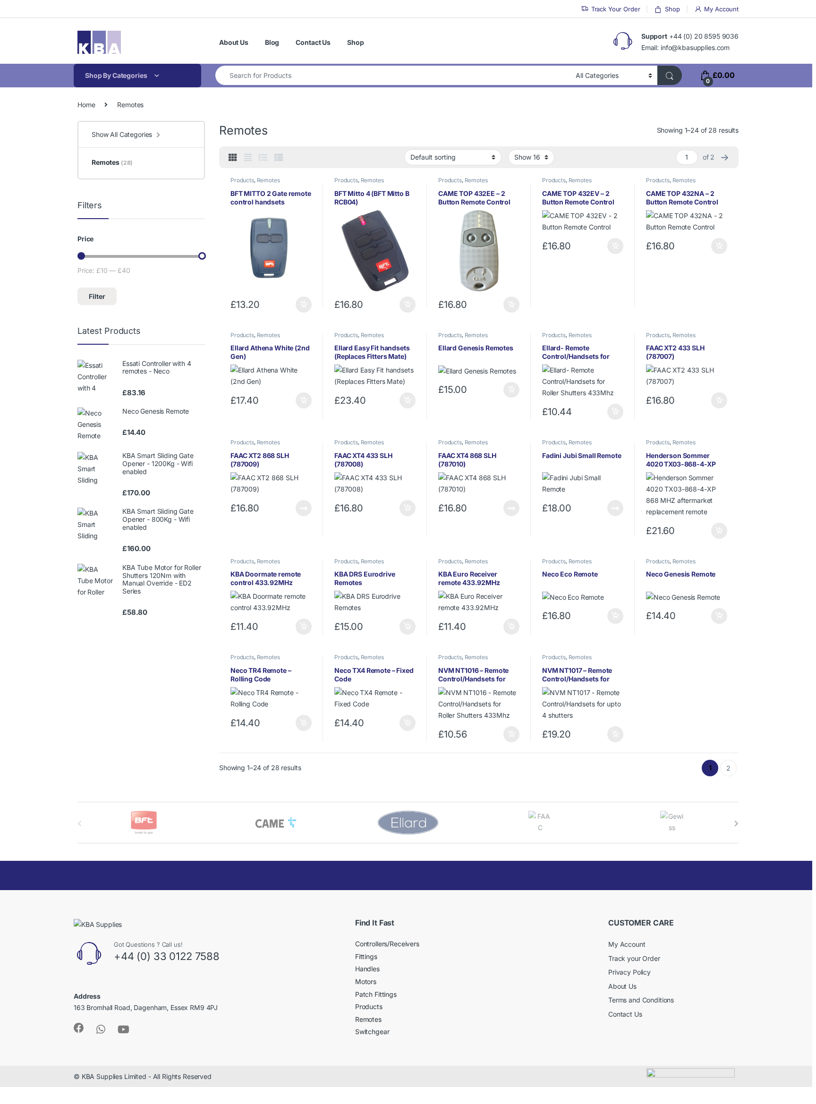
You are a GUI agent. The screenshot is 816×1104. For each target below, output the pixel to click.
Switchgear (372, 1032)
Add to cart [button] (304, 305)
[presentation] (736, 823)
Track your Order (634, 958)
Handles (367, 969)
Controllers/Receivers (387, 944)
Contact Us (313, 42)
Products (242, 180)
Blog (272, 42)
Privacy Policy (629, 972)
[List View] (263, 157)
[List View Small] (278, 157)
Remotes (268, 180)
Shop (672, 9)
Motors (365, 981)
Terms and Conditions (641, 1000)
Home (86, 105)
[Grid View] (233, 157)
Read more (304, 508)
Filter (97, 296)
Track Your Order (615, 9)
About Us (233, 42)
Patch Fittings (376, 994)
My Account (721, 9)
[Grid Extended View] (248, 157)
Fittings (366, 956)
